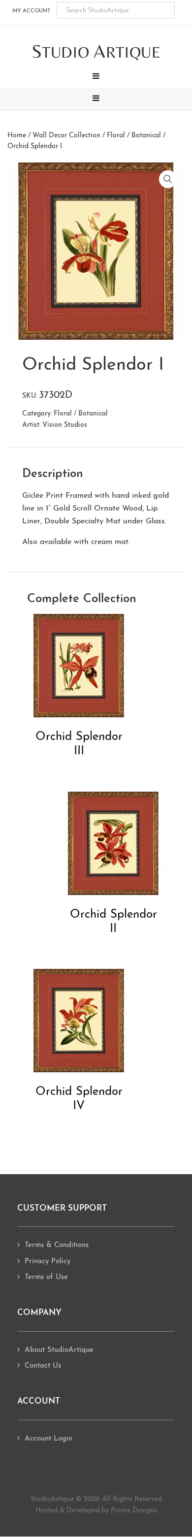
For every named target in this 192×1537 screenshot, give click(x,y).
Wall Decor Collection (66, 135)
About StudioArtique (59, 1350)
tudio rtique (96, 52)
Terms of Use (46, 1277)
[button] (96, 77)
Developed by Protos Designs (111, 1510)
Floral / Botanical (134, 135)
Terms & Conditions (57, 1245)
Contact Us (43, 1366)
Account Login (48, 1438)
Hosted (46, 1510)
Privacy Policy (47, 1261)
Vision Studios (64, 425)
